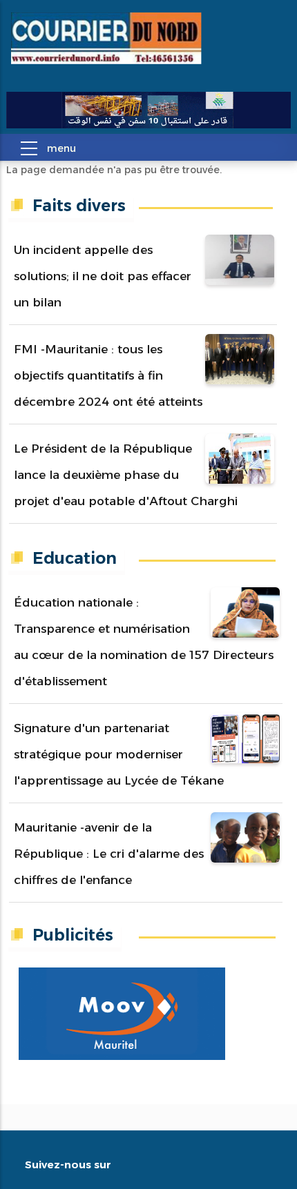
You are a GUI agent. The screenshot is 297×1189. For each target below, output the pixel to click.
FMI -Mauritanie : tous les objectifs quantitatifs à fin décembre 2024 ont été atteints (108, 375)
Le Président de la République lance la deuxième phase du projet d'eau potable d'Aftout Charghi (126, 475)
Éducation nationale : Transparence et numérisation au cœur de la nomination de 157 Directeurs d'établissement (144, 642)
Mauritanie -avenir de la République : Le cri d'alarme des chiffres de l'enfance (109, 853)
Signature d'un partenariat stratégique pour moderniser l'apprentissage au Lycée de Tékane (119, 754)
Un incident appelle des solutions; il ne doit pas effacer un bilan (102, 276)
